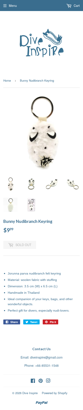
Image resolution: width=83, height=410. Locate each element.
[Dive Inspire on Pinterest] (40, 381)
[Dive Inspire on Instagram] (48, 381)
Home (7, 80)
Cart (76, 5)
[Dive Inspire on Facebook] (33, 381)
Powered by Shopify (55, 393)
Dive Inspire (30, 393)
